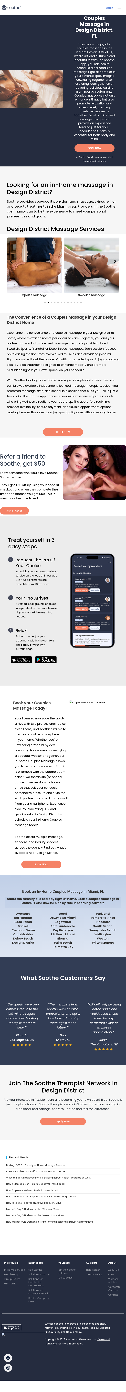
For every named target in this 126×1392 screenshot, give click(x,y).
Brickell (23, 926)
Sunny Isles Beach (102, 930)
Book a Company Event (38, 1299)
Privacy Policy (52, 1332)
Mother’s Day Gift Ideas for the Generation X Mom (35, 1215)
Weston (103, 938)
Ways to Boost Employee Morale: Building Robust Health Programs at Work (48, 1177)
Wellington (102, 934)
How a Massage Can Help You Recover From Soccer (35, 1184)
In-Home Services (14, 1269)
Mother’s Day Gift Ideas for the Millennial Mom (32, 1209)
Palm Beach (63, 943)
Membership (11, 1274)
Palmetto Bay (63, 947)
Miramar (63, 938)
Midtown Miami (63, 934)
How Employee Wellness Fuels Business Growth (32, 1190)
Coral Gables (23, 934)
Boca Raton (23, 922)
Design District (23, 943)
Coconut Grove (23, 930)
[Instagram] (8, 1368)
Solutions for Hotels (39, 1274)
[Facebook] (8, 1358)
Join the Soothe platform (66, 1271)
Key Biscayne (63, 930)
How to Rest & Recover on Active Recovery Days (33, 1202)
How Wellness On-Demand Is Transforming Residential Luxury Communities (49, 1221)
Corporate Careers (114, 1288)
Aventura (23, 914)
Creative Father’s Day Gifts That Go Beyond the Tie (35, 1171)
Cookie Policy (73, 1332)
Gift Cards (10, 1283)
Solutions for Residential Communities (36, 1282)
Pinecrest (103, 922)
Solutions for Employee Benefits (39, 1292)
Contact (113, 1294)
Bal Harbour (23, 918)
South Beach (102, 926)
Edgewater (63, 922)
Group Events (12, 1279)
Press (111, 1274)
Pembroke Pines (103, 918)
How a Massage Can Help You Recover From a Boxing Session (41, 1196)
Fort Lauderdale (63, 926)
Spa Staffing (35, 1269)
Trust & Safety (94, 1274)
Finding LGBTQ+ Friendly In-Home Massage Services (35, 1165)
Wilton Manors (103, 943)
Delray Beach (23, 938)
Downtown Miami (63, 918)
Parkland (103, 914)
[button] (119, 7)
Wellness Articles (113, 1280)
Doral (63, 914)
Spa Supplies (65, 1277)
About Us (113, 1269)
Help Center (93, 1269)
